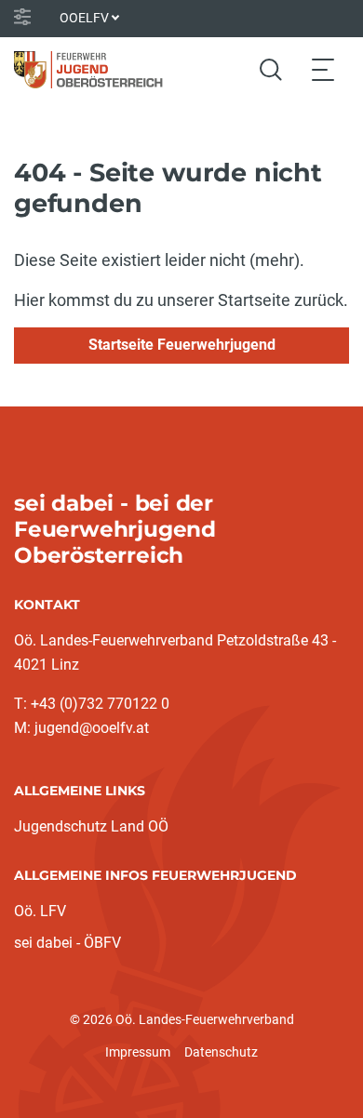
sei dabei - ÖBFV (67, 943)
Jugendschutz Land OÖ (91, 826)
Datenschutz (221, 1052)
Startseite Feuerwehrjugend (182, 344)
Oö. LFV (40, 911)
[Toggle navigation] (323, 69)
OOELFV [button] (84, 17)
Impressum (137, 1052)
